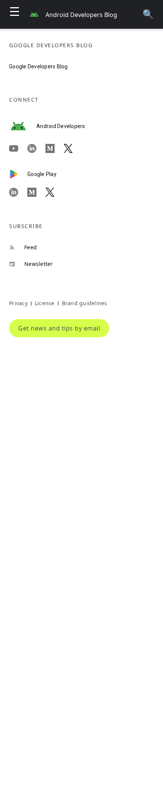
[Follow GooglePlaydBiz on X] (54, 192)
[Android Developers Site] (22, 126)
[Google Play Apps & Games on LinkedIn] (18, 192)
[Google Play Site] (18, 174)
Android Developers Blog (81, 15)
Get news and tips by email (59, 328)
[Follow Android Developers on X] (73, 149)
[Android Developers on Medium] (54, 149)
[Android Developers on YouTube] (18, 149)
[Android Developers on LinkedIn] (36, 149)
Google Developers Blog (38, 66)
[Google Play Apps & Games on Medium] (36, 192)
